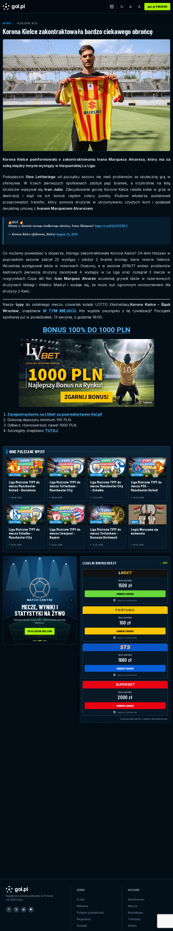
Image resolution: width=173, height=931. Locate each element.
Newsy (7, 23)
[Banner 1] (35, 640)
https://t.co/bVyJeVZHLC (111, 226)
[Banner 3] (45, 640)
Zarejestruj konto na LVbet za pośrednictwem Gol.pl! (54, 414)
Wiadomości (136, 899)
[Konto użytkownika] (139, 6)
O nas (80, 899)
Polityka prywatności (90, 912)
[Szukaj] (122, 6)
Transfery (134, 919)
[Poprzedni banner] (8, 600)
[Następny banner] (71, 600)
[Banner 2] (40, 640)
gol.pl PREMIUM (157, 6)
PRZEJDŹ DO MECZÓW (39, 631)
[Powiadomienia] (130, 6)
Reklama (82, 906)
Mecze (132, 906)
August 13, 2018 (66, 234)
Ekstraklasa (135, 912)
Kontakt (82, 925)
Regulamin (84, 919)
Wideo (132, 925)
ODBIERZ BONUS (125, 593)
